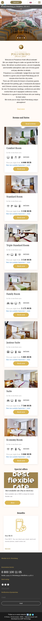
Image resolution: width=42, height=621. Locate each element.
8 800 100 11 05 (11, 572)
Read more (21, 109)
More (21, 503)
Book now (16, 2)
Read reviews (31, 124)
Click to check (5, 588)
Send (21, 603)
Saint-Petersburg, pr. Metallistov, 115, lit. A (15, 6)
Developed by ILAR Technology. (21, 619)
